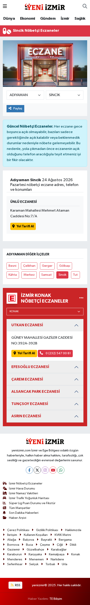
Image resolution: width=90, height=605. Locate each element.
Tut (75, 274)
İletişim (12, 535)
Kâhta (13, 274)
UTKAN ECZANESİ (27, 325)
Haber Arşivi (17, 517)
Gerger (47, 265)
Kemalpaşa (56, 554)
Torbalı (50, 564)
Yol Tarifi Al (25, 226)
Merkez (29, 274)
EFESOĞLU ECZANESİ (30, 367)
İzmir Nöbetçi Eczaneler (25, 483)
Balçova (28, 539)
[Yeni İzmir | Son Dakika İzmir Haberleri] (45, 6)
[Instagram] (45, 470)
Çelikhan (29, 265)
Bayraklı (46, 539)
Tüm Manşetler (19, 508)
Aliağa (11, 539)
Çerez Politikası (18, 530)
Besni (12, 265)
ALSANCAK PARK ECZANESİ (35, 391)
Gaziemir (13, 549)
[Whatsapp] (60, 470)
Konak (75, 554)
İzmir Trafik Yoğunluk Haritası (29, 498)
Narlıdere (57, 559)
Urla (64, 564)
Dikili (73, 544)
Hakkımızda (73, 530)
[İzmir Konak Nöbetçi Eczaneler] (81, 298)
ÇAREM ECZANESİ (27, 379)
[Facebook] (29, 470)
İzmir (65, 19)
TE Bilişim (55, 598)
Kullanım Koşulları (36, 535)
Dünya (9, 19)
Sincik (62, 274)
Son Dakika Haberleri (23, 512)
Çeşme (45, 544)
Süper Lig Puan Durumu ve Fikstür (32, 503)
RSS (17, 585)
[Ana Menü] (5, 6)
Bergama (65, 539)
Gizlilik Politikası (47, 530)
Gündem (47, 19)
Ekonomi (27, 19)
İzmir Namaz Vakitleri (23, 493)
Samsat (46, 274)
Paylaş (17, 108)
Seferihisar (14, 564)
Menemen (36, 559)
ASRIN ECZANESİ (26, 416)
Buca (29, 544)
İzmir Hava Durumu (22, 488)
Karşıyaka (35, 554)
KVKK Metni (63, 535)
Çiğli (60, 544)
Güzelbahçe (35, 549)
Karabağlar (59, 549)
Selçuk (33, 564)
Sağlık (79, 19)
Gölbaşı (64, 265)
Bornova (13, 544)
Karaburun (14, 554)
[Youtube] (53, 470)
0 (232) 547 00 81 (58, 353)
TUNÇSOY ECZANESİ (29, 404)
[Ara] (85, 6)
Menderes (14, 559)
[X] (37, 470)
